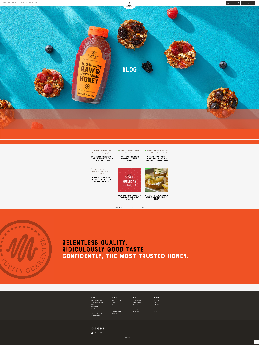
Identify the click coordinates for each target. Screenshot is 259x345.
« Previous (117, 207)
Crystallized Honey (137, 306)
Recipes (14, 3)
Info (134, 297)
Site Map (109, 337)
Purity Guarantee (137, 300)
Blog (133, 142)
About (22, 3)
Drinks (113, 304)
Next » (143, 207)
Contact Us (156, 300)
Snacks (113, 302)
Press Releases (157, 306)
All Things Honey (31, 3)
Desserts (114, 306)
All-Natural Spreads (95, 315)
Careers (155, 311)
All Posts (127, 142)
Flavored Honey (94, 310)
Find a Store (248, 3)
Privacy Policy (102, 337)
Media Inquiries (157, 309)
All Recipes (114, 313)
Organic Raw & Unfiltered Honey (97, 303)
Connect (156, 297)
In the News (156, 304)
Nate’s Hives (136, 304)
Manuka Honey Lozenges (97, 313)
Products (6, 3)
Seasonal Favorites (116, 311)
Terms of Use (94, 337)
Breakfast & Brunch (116, 300)
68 (139, 207)
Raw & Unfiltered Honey (96, 300)
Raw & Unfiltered (137, 302)
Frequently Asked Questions (139, 309)
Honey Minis (94, 308)
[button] (10, 3)
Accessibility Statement (118, 337)
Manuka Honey (94, 306)
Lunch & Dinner (115, 309)
